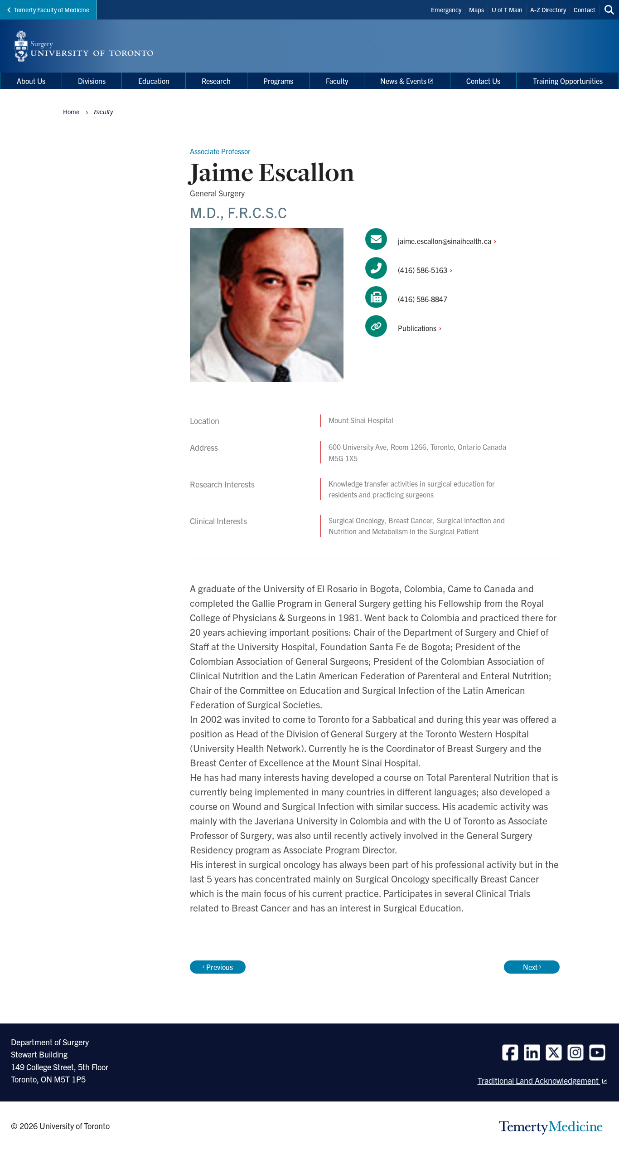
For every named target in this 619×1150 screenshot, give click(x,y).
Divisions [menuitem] (92, 80)
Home (71, 111)
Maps (476, 9)
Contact (584, 9)
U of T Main (507, 9)
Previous (219, 966)
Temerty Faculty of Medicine (51, 9)
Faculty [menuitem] (337, 80)
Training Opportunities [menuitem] (568, 80)
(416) (423, 269)
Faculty (103, 111)
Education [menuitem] (153, 80)
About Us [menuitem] (31, 80)
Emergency (446, 9)
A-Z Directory (548, 9)
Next (530, 966)
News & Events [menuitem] (403, 80)
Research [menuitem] (216, 80)
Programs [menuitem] (278, 80)
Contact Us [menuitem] (483, 80)
